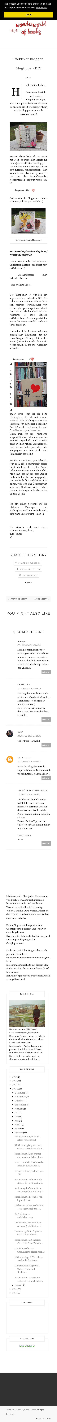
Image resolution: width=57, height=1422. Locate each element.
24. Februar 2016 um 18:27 (28, 794)
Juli (16, 1112)
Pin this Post (30, 575)
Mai (17, 1121)
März (17, 1128)
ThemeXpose (30, 1409)
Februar (19, 1132)
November (20, 1096)
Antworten (46, 672)
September (20, 1105)
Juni (17, 1116)
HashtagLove (16, 417)
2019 (14, 1077)
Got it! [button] (29, 15)
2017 (14, 1085)
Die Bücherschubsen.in (32, 790)
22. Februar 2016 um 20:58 (29, 736)
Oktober (19, 1101)
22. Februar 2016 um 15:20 (29, 688)
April (17, 1125)
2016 (14, 1089)
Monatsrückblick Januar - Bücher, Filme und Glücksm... (27, 1269)
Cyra (20, 732)
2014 (14, 1293)
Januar (18, 1285)
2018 (14, 1081)
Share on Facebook (29, 563)
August (18, 1109)
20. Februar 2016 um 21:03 (29, 645)
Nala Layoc (24, 757)
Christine (23, 684)
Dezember (20, 1093)
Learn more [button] (41, 7)
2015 (14, 1289)
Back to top (42, 1419)
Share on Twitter (30, 569)
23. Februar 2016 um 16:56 (29, 762)
